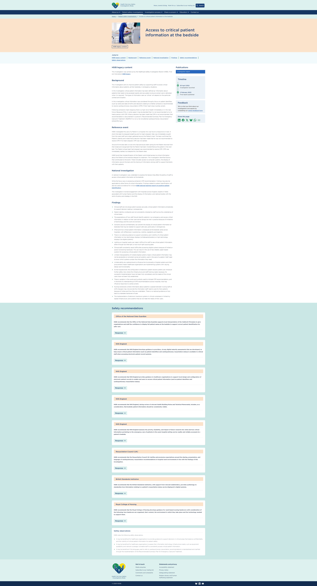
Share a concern (170, 12)
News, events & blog (160, 5)
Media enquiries (141, 567)
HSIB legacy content (119, 58)
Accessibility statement (166, 567)
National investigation (160, 58)
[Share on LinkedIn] (179, 120)
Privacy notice (163, 570)
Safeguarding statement (167, 573)
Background (132, 58)
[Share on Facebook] (183, 120)
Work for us (172, 5)
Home (114, 16)
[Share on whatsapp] (195, 120)
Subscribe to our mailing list (186, 5)
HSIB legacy (126, 74)
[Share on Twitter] (187, 120)
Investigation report (183, 71)
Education (183, 12)
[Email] (199, 120)
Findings (174, 58)
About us (115, 12)
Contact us (195, 12)
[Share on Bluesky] (191, 120)
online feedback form (195, 110)
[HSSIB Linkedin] (200, 584)
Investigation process (153, 12)
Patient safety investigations (132, 12)
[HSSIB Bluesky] (196, 584)
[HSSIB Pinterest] (203, 584)
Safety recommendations (188, 58)
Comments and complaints (144, 573)
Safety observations (118, 60)
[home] (119, 571)
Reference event (145, 58)
